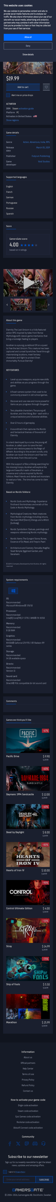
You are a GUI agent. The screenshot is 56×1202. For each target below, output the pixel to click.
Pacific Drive (12, 756)
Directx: (10, 663)
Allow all (28, 37)
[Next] (48, 304)
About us (28, 1057)
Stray (9, 946)
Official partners (28, 1063)
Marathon (11, 1022)
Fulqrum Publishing (41, 156)
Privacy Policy (28, 1079)
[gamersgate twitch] (26, 1143)
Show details (28, 54)
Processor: (11, 611)
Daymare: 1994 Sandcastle (20, 794)
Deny (28, 45)
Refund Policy (28, 1085)
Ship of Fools (13, 984)
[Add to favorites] (46, 87)
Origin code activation (28, 1105)
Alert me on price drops (22, 95)
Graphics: (10, 635)
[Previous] (7, 304)
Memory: (10, 623)
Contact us (28, 1091)
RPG (48, 142)
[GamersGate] (28, 1191)
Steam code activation (28, 1111)
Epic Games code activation (28, 1116)
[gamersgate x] (18, 1143)
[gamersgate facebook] (10, 1143)
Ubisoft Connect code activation (28, 1127)
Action (26, 142)
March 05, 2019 (43, 147)
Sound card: (11, 676)
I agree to (16, 1172)
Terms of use (28, 1074)
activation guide (26, 108)
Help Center (28, 1068)
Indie (42, 142)
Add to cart (23, 87)
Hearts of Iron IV (15, 870)
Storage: (10, 651)
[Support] (43, 1143)
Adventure (35, 142)
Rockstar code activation (28, 1122)
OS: (7, 598)
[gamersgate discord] (35, 1143)
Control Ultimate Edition (19, 908)
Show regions (12, 120)
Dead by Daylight (15, 832)
